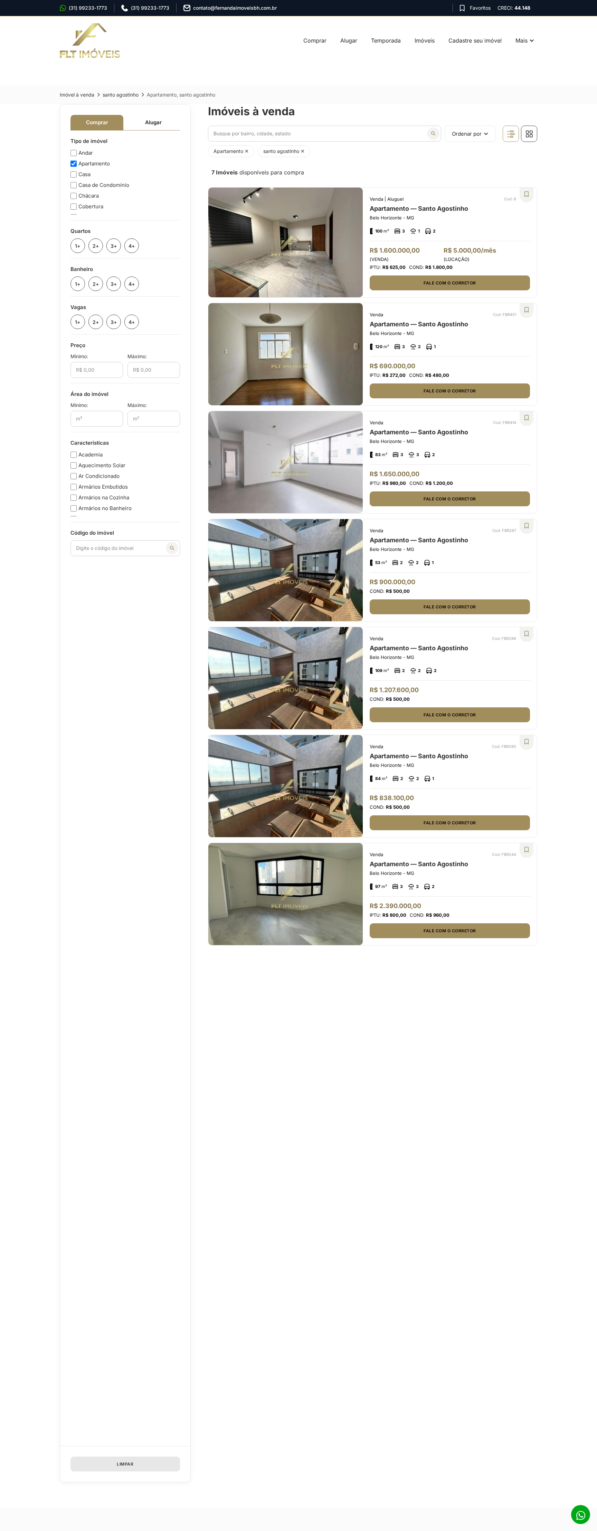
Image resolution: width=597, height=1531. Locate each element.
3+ (114, 246)
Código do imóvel (92, 532)
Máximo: (137, 356)
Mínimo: (79, 356)
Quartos (80, 231)
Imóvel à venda (77, 95)
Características (89, 443)
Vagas (78, 307)
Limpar (125, 1464)
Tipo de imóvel (88, 141)
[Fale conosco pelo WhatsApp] (580, 1514)
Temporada (386, 40)
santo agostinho (121, 95)
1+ (77, 246)
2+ (96, 246)
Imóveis (425, 40)
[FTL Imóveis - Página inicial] (94, 40)
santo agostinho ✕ (284, 151)
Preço (77, 345)
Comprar (314, 40)
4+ (132, 246)
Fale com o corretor (450, 283)
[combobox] (325, 134)
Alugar (348, 40)
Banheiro (81, 269)
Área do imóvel (89, 394)
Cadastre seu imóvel (475, 40)
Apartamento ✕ (231, 151)
